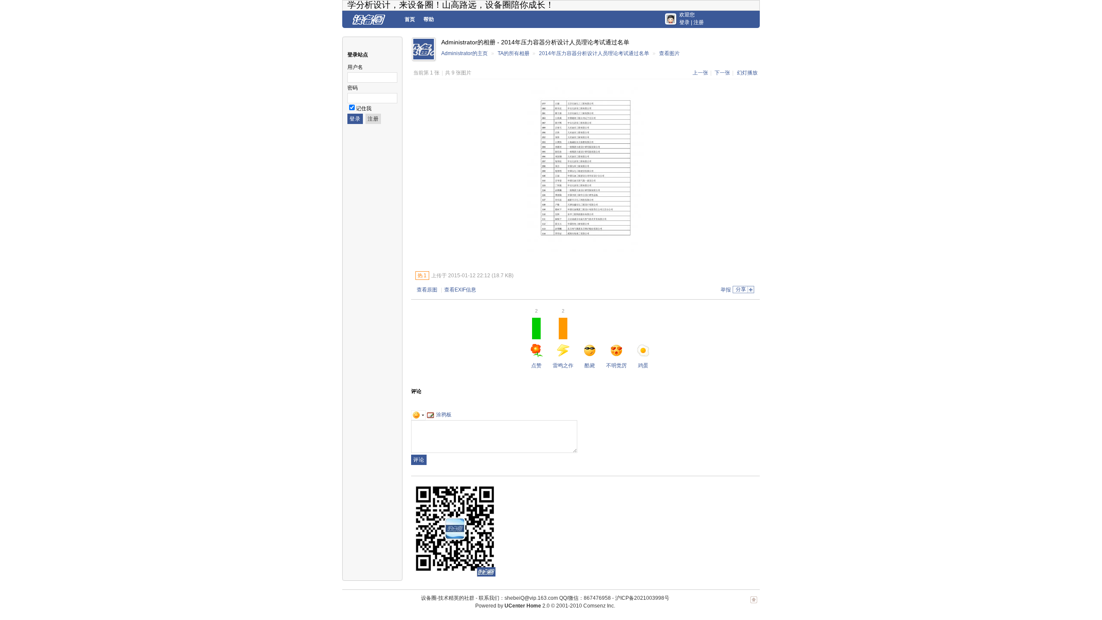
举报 (726, 290)
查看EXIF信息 (460, 290)
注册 (698, 22)
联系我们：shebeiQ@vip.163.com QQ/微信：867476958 (545, 598)
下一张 (722, 73)
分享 (741, 289)
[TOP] (754, 604)
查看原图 (427, 290)
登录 (684, 22)
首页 (410, 19)
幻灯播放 (747, 73)
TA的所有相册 (513, 53)
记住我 (363, 108)
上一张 (700, 73)
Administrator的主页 (464, 53)
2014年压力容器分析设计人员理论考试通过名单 (594, 53)
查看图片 (669, 53)
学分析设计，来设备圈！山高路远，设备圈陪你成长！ (450, 4)
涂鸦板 (444, 415)
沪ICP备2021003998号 (642, 598)
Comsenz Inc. (599, 606)
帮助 (429, 19)
